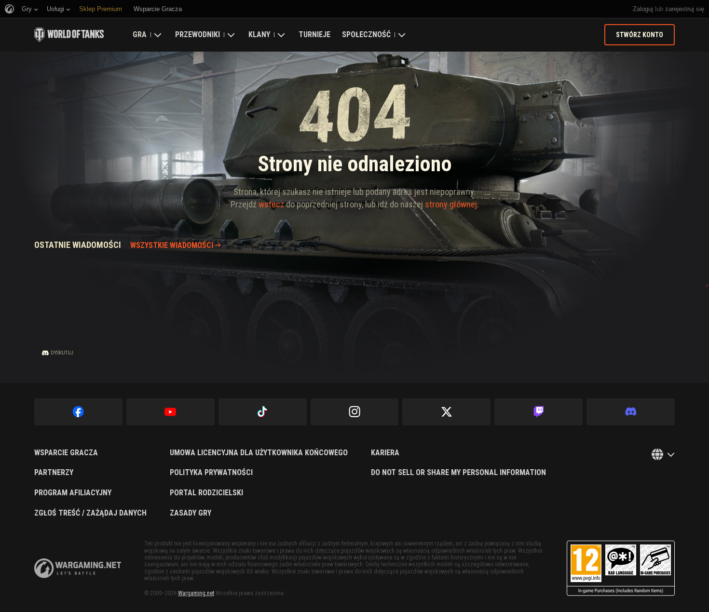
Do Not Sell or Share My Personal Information (458, 472)
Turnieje (314, 34)
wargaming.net (77, 568)
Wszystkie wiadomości (171, 245)
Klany (259, 34)
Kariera (385, 453)
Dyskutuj (62, 353)
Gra (140, 34)
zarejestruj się (684, 9)
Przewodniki (197, 34)
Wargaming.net (196, 593)
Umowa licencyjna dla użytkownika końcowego (259, 453)
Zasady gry (190, 513)
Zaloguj (643, 9)
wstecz (271, 204)
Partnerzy (53, 472)
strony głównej (451, 204)
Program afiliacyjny (72, 493)
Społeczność (366, 34)
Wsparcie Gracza (66, 453)
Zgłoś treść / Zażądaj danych (90, 513)
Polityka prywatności (211, 472)
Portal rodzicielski (206, 493)
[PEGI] (621, 568)
